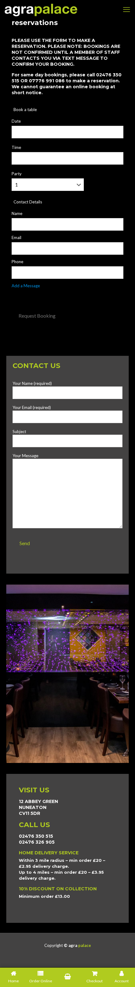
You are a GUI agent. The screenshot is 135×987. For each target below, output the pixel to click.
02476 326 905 (37, 842)
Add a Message (26, 285)
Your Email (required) (32, 407)
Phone (17, 261)
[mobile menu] (126, 9)
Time (16, 147)
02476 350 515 (36, 836)
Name (17, 213)
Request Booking (37, 316)
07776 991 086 (47, 81)
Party (17, 173)
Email (16, 237)
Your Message (25, 455)
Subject (19, 431)
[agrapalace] (41, 9)
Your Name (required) (32, 383)
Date (16, 121)
